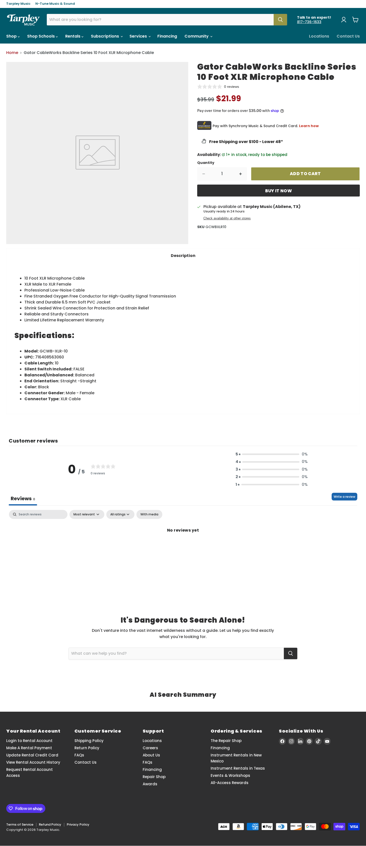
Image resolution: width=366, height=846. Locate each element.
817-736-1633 (309, 21)
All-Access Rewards (229, 782)
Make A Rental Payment (29, 747)
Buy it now (278, 191)
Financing (167, 36)
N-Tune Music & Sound (55, 4)
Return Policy (86, 747)
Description (183, 255)
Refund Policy (50, 824)
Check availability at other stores (227, 218)
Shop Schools (41, 36)
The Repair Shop (226, 740)
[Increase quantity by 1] (240, 174)
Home (12, 52)
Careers (150, 747)
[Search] (280, 19)
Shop (12, 36)
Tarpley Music (18, 4)
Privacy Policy (78, 824)
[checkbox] (149, 514)
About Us (151, 755)
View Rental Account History (33, 762)
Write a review (344, 497)
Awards (150, 784)
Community (197, 36)
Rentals (73, 36)
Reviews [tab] (23, 498)
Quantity (205, 163)
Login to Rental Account (29, 740)
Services (138, 36)
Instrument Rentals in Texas (238, 768)
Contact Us (348, 36)
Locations (319, 36)
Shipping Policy (89, 740)
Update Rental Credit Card (32, 755)
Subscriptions (105, 36)
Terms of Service (19, 824)
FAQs (79, 755)
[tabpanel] (183, 547)
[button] (272, 454)
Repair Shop (154, 776)
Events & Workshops (230, 775)
